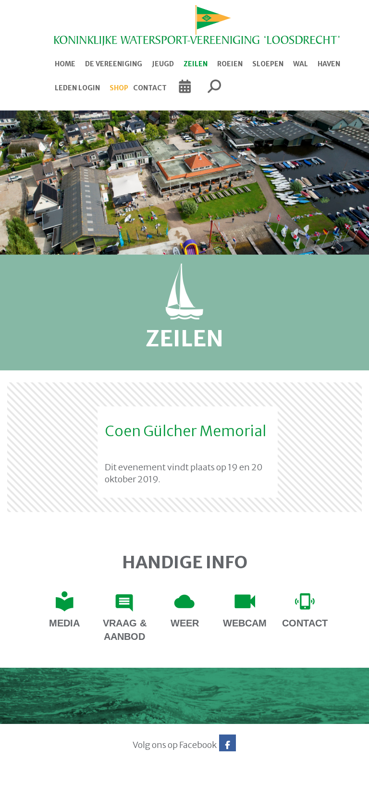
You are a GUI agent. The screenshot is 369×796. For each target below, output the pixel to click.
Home (65, 64)
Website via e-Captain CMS (37, 786)
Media (64, 623)
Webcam (245, 623)
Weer (185, 623)
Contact (150, 88)
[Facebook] (227, 744)
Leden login (77, 88)
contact (305, 623)
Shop (119, 88)
